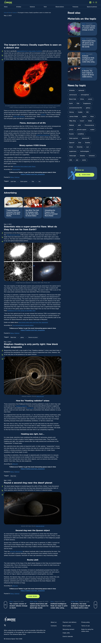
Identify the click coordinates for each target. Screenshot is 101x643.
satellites (81, 134)
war (77, 160)
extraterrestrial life (75, 108)
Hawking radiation (21, 406)
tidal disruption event (13, 235)
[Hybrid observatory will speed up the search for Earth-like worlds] (74, 44)
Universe (92, 155)
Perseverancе (89, 125)
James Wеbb (73, 116)
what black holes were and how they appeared (33, 322)
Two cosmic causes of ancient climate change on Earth (88, 28)
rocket (92, 129)
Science (32, 6)
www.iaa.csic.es (40, 526)
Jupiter (84, 116)
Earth (71, 103)
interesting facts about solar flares (24, 166)
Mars (92, 116)
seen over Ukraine (18, 116)
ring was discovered (16, 551)
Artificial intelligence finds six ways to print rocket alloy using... (88, 58)
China (82, 99)
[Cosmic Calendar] (90, 2)
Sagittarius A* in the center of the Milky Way (21, 310)
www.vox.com (40, 396)
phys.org (15, 464)
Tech (45, 6)
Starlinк (87, 142)
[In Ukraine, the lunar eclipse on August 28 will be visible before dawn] (74, 74)
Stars (71, 147)
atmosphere (85, 95)
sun (39, 181)
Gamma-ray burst (33, 337)
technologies (84, 151)
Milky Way (72, 121)
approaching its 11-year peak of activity (29, 51)
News (5, 6)
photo (71, 129)
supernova (72, 151)
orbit (79, 125)
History (71, 112)
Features (75, 6)
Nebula (71, 125)
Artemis (72, 90)
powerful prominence (43, 135)
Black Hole (13, 337)
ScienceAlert (16, 169)
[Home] (8, 2)
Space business (92, 6)
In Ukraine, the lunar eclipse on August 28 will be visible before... (88, 73)
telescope (72, 155)
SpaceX (71, 142)
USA (70, 160)
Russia (71, 134)
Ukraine (82, 155)
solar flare (13, 181)
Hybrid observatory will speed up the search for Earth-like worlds (88, 43)
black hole (30, 408)
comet (90, 99)
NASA (90, 121)
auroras (43, 114)
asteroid (81, 90)
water (84, 160)
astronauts (73, 95)
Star (33, 181)
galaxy (22, 337)
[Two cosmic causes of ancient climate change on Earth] (74, 29)
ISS (87, 112)
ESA (78, 103)
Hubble (80, 112)
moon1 (82, 121)
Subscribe (86, 174)
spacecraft (85, 138)
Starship (79, 147)
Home (5, 12)
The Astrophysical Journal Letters (23, 325)
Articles (18, 6)
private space (81, 129)
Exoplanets (87, 103)
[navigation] (93, 2)
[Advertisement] (32, 31)
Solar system (23, 181)
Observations (59, 6)
